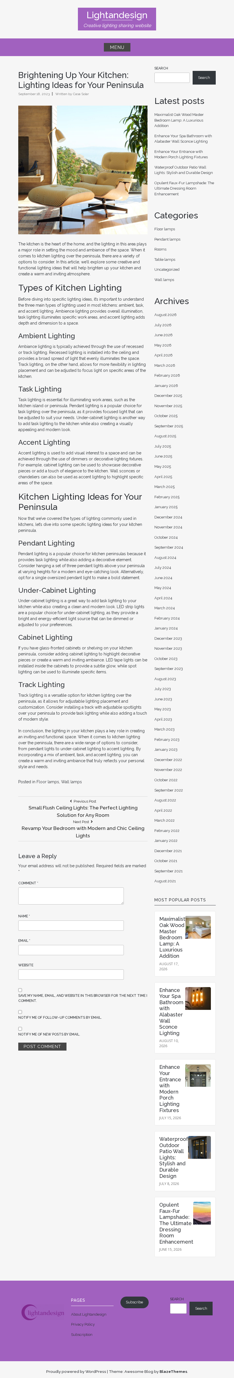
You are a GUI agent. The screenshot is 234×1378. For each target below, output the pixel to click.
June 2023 (163, 699)
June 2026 (163, 335)
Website (25, 965)
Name (24, 916)
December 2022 (168, 760)
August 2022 (165, 800)
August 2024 (165, 557)
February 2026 (167, 375)
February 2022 (166, 831)
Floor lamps (48, 782)
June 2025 (163, 456)
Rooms (160, 249)
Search (161, 68)
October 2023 (165, 659)
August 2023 (165, 679)
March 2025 (164, 487)
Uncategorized (166, 269)
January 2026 (166, 386)
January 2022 (165, 840)
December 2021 (168, 851)
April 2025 (163, 477)
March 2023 (164, 729)
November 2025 (168, 406)
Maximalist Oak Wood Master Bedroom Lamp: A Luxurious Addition (179, 120)
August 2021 (165, 881)
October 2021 (165, 861)
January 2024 (166, 628)
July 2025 (162, 446)
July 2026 (163, 325)
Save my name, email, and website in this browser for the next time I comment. (82, 998)
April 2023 (163, 719)
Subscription (81, 1334)
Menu (117, 47)
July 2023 (162, 689)
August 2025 (165, 436)
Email (24, 941)
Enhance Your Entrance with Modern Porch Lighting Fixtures (170, 1088)
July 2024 (162, 567)
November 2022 (168, 770)
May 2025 (162, 466)
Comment (28, 883)
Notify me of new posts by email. (49, 1034)
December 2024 (168, 517)
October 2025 (165, 416)
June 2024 (163, 578)
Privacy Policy (83, 1324)
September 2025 (168, 426)
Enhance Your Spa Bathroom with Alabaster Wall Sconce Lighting (171, 1011)
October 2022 (165, 780)
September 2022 (168, 790)
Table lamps (164, 259)
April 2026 (163, 355)
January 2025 (165, 507)
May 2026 (163, 345)
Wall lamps (71, 782)
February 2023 (166, 739)
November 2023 (168, 648)
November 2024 (168, 527)
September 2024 (168, 547)
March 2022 (164, 820)
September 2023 (168, 669)
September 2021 (168, 871)
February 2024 (167, 618)
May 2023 (162, 709)
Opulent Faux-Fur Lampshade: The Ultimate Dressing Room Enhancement (184, 188)
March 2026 (164, 365)
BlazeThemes (173, 1371)
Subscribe (134, 1302)
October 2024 (166, 537)
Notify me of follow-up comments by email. (60, 1018)
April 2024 (163, 598)
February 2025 (166, 497)
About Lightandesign (88, 1314)
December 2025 (168, 395)
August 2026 (165, 315)
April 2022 (163, 810)
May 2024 (162, 588)
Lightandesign (117, 15)
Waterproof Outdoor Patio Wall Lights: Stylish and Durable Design (173, 1157)
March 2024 (164, 608)
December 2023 (168, 638)
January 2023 (165, 749)
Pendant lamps (167, 239)
